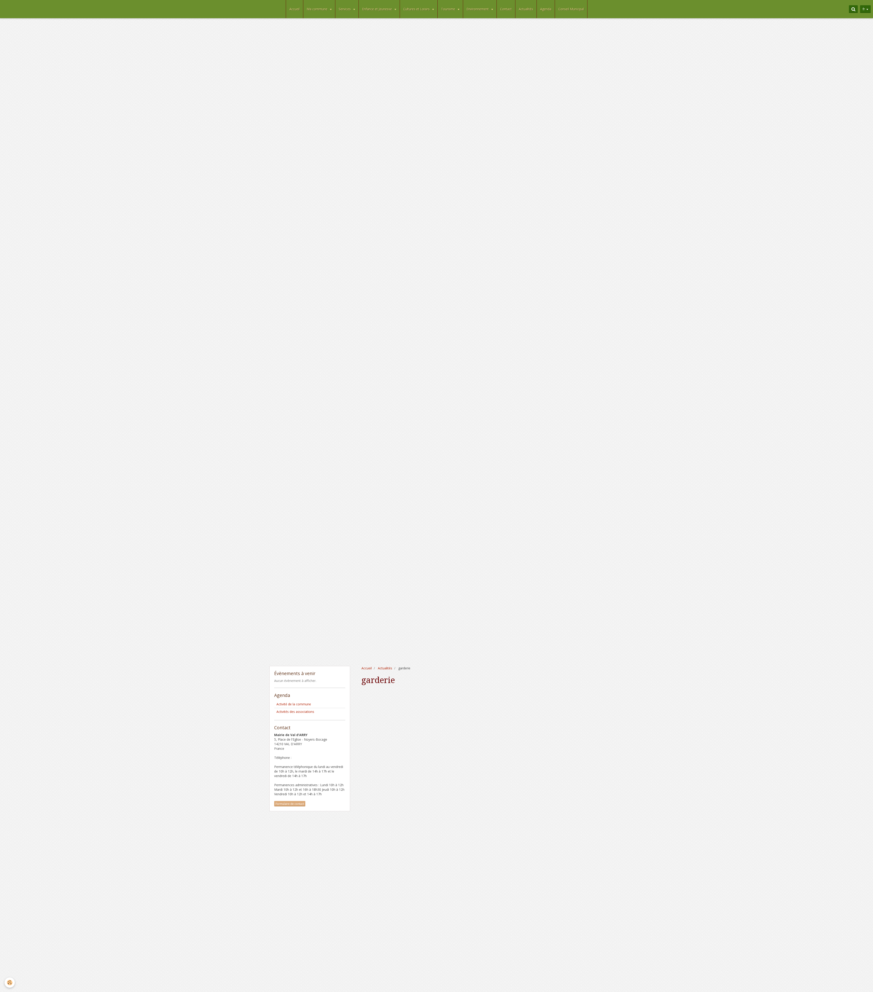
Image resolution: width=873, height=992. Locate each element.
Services (345, 9)
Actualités (526, 9)
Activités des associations (295, 711)
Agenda (545, 9)
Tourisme (448, 9)
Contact (506, 9)
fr (864, 9)
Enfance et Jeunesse (377, 9)
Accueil (294, 9)
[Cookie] (10, 982)
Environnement (478, 9)
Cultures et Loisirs (417, 9)
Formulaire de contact (290, 804)
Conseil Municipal (571, 9)
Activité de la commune (293, 704)
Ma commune (317, 9)
